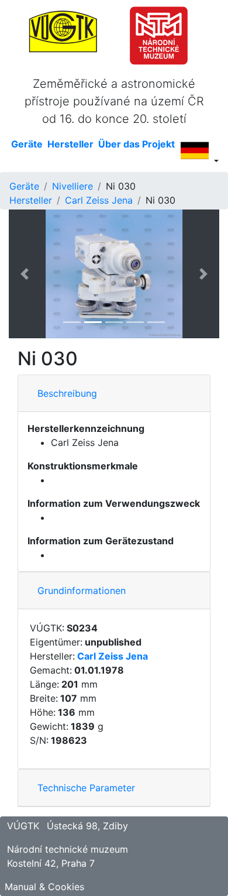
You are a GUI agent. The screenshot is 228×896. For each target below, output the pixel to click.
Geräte (24, 186)
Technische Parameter (86, 788)
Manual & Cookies (44, 886)
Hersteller (30, 200)
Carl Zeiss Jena (99, 200)
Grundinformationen (81, 590)
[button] (24, 274)
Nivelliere (72, 186)
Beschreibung (67, 393)
